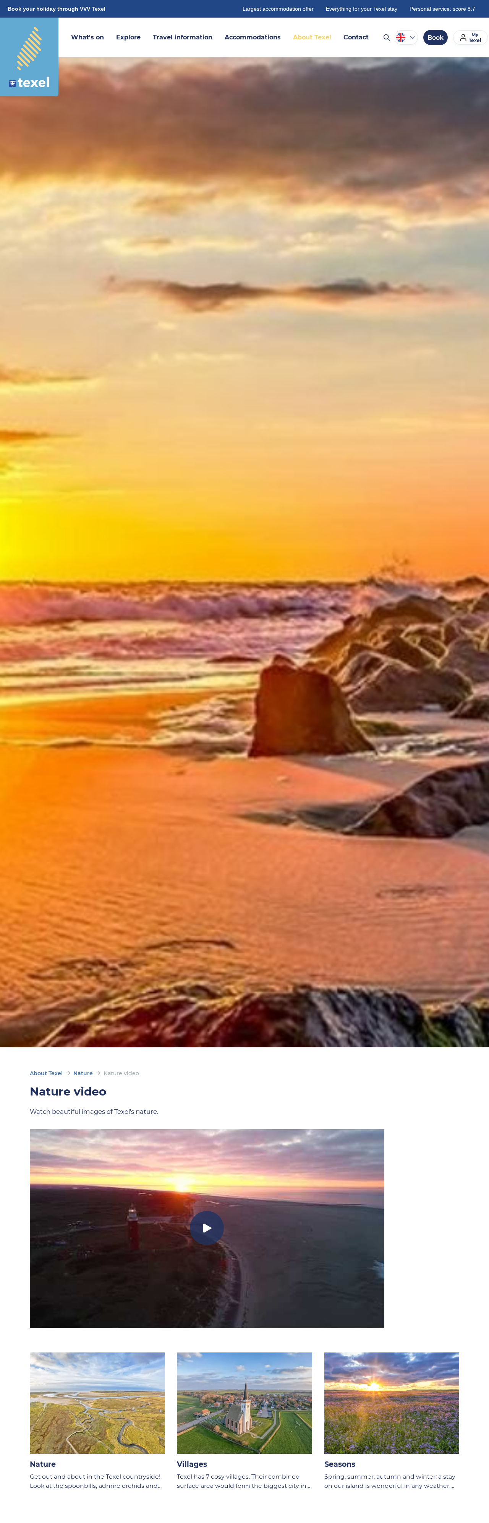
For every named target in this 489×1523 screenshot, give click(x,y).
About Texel (46, 1073)
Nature (83, 1073)
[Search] (386, 37)
